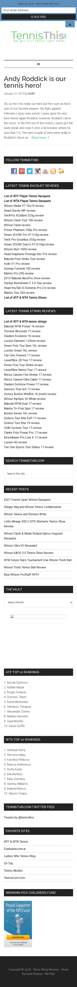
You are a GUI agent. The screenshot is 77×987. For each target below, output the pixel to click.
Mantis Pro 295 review (19, 273)
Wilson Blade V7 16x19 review (24, 206)
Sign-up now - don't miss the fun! (38, 3)
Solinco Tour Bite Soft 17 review (25, 418)
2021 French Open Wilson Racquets (27, 499)
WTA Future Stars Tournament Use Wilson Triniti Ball (38, 560)
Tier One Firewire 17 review (22, 355)
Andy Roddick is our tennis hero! (35, 82)
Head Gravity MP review (20, 210)
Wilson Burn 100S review (20, 249)
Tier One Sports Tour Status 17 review (29, 447)
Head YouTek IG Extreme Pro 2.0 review (30, 288)
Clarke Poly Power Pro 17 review (25, 432)
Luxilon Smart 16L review (20, 350)
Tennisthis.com (38, 36)
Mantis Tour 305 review (19, 293)
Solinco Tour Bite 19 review (22, 423)
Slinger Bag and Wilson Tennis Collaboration (32, 507)
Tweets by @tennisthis (19, 817)
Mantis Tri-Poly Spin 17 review (24, 408)
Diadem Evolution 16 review (22, 336)
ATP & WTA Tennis (16, 841)
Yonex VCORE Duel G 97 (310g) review (29, 244)
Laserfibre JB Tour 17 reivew (23, 360)
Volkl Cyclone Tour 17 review (23, 428)
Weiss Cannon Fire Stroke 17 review (27, 374)
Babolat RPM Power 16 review (24, 326)
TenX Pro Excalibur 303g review (24, 239)
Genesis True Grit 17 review (22, 389)
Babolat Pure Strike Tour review (24, 259)
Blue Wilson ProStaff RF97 (21, 574)
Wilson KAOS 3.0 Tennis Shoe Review (28, 553)
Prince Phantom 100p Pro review (25, 230)
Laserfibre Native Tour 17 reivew (25, 370)
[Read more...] (40, 137)
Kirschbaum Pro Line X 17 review (25, 437)
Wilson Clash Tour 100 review (23, 220)
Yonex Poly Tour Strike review (23, 365)
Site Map (50, 973)
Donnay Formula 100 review (22, 268)
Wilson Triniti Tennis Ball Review (25, 567)
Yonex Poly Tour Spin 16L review (25, 345)
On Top (8, 863)
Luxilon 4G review (15, 442)
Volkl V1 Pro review (17, 264)
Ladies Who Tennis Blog (20, 856)
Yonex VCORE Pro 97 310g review (26, 235)
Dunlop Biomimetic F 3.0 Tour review (28, 283)
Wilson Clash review (17, 225)
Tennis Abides (13, 870)
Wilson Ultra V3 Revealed (20, 545)
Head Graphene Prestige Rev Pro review (30, 254)
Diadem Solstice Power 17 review (26, 384)
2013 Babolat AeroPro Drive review (27, 278)
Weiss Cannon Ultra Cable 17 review (27, 379)
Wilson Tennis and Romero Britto (25, 514)
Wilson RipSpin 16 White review (25, 399)
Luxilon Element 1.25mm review (24, 341)
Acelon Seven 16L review (20, 413)
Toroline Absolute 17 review (22, 331)
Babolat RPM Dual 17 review (22, 403)
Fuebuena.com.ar (15, 849)
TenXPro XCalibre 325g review (24, 215)
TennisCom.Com (14, 878)
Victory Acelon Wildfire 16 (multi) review (30, 394)
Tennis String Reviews (46, 969)
